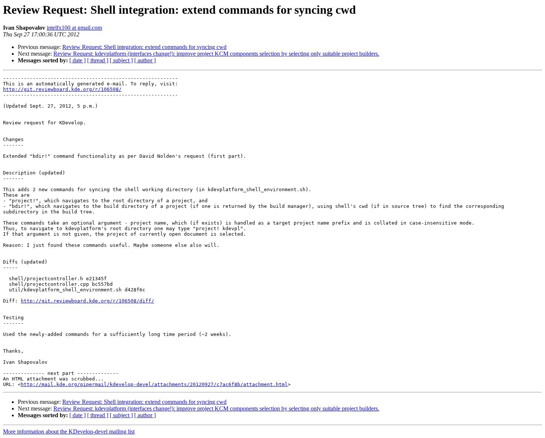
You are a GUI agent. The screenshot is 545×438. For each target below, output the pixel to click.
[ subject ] (121, 60)
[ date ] (77, 60)
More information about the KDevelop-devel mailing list (69, 431)
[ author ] (145, 60)
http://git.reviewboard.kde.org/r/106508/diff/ (87, 301)
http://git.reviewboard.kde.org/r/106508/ (62, 89)
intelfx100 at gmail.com (74, 27)
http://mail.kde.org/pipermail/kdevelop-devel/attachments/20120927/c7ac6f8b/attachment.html (154, 384)
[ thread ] (97, 60)
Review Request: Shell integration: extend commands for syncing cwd (144, 47)
